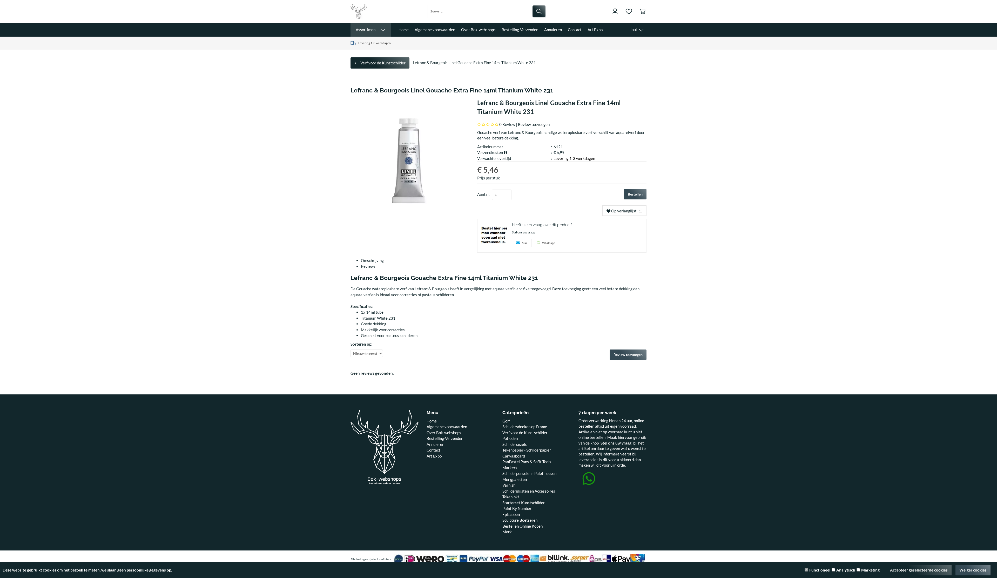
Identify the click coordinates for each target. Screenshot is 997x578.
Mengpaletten (514, 479)
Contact (575, 29)
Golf (506, 421)
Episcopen (511, 514)
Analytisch (845, 570)
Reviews (368, 266)
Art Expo (595, 29)
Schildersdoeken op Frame (524, 426)
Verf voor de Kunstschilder (525, 432)
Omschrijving (372, 260)
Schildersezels (514, 444)
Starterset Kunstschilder (523, 502)
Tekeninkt (510, 496)
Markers (509, 467)
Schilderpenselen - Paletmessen (529, 473)
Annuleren (553, 29)
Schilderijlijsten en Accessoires (528, 491)
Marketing (870, 570)
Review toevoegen (534, 124)
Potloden (510, 438)
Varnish (508, 485)
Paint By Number (516, 508)
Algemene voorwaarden (435, 29)
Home (404, 29)
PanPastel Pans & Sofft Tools (526, 461)
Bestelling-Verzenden (520, 29)
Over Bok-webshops (478, 29)
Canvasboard (513, 456)
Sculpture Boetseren (519, 520)
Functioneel (819, 570)
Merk (507, 531)
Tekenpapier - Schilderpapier (526, 450)
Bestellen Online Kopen (522, 526)
